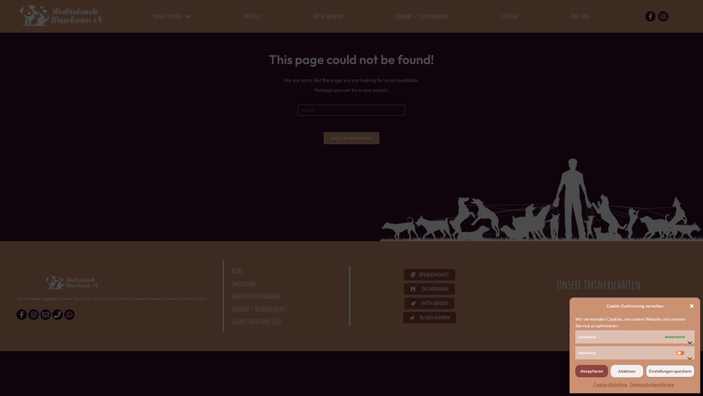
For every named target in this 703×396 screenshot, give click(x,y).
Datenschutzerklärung (652, 384)
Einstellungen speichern (670, 371)
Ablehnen (626, 371)
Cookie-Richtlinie (610, 384)
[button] (691, 306)
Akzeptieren (591, 371)
